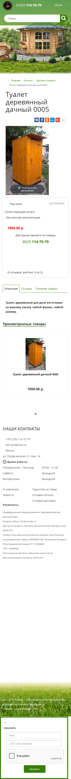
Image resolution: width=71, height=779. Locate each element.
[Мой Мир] (52, 120)
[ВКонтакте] (36, 120)
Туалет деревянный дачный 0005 (35, 374)
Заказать (34, 769)
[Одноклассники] (47, 120)
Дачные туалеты (46, 80)
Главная (15, 80)
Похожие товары (47, 288)
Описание (11, 288)
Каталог (28, 80)
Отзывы (27, 288)
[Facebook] (42, 120)
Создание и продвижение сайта (20, 708)
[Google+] (57, 120)
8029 (36, 241)
